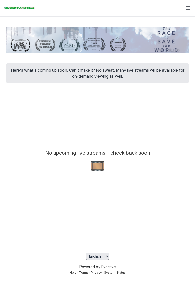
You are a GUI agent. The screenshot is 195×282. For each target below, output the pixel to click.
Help (73, 272)
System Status (115, 272)
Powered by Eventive (97, 266)
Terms (84, 272)
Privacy (96, 272)
